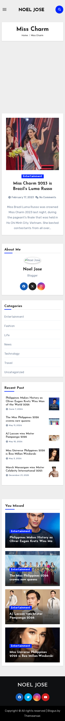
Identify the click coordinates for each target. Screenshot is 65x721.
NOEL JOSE (31, 10)
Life (7, 335)
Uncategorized (14, 372)
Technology (12, 353)
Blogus (52, 710)
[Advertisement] (32, 77)
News (8, 344)
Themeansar (32, 716)
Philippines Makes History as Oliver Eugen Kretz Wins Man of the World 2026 (25, 401)
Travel (8, 363)
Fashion (9, 326)
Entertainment (32, 176)
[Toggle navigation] (4, 9)
